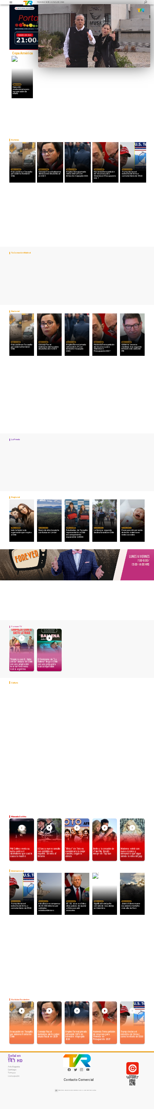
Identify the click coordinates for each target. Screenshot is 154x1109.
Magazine (15, 527)
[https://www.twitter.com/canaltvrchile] (75, 1071)
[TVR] (11, 2)
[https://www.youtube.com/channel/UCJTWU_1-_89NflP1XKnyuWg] (87, 1071)
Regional (71, 527)
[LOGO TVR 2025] (28, 2)
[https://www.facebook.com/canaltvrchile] (69, 1069)
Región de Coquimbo (43, 527)
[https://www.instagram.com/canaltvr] (81, 1071)
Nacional (17, 84)
